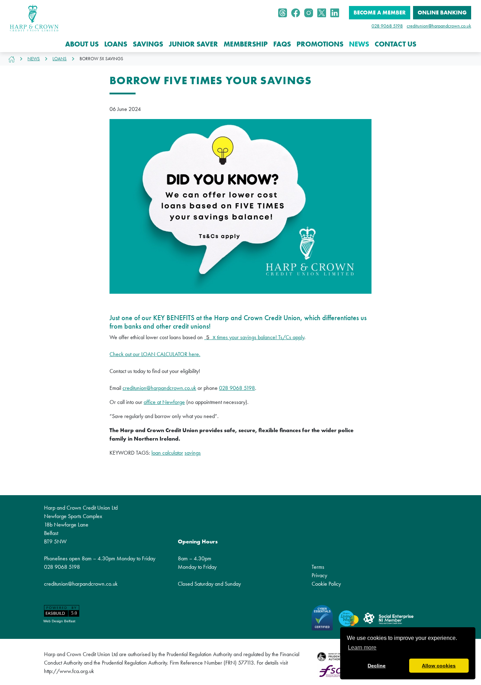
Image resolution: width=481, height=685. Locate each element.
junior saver (193, 44)
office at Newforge (164, 402)
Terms (318, 567)
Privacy (319, 575)
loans (115, 44)
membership (246, 44)
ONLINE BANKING (442, 12)
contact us (395, 44)
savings (148, 44)
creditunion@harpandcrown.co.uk (439, 26)
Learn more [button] (362, 647)
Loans (59, 59)
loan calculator (167, 452)
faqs (282, 44)
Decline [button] (377, 665)
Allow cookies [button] (439, 665)
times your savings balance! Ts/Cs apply (257, 337)
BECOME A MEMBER (380, 12)
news (359, 44)
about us (82, 44)
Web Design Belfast (59, 621)
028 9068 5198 (387, 26)
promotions (319, 44)
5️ (207, 337)
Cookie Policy (326, 583)
